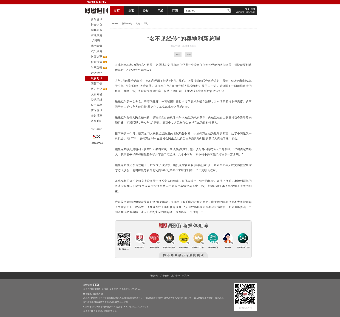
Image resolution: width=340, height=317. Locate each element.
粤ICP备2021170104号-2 (136, 307)
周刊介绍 (154, 275)
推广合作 (175, 275)
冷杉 (146, 10)
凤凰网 (105, 289)
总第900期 (127, 23)
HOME (115, 23)
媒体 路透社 (190, 46)
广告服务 (164, 275)
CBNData (136, 289)
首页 (117, 10)
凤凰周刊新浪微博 (91, 289)
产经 (160, 10)
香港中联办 (124, 289)
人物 (138, 23)
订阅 (175, 10)
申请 (95, 285)
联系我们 (186, 275)
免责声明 (98, 293)
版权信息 (87, 293)
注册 (253, 9)
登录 (247, 9)
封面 (131, 10)
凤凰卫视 (113, 289)
